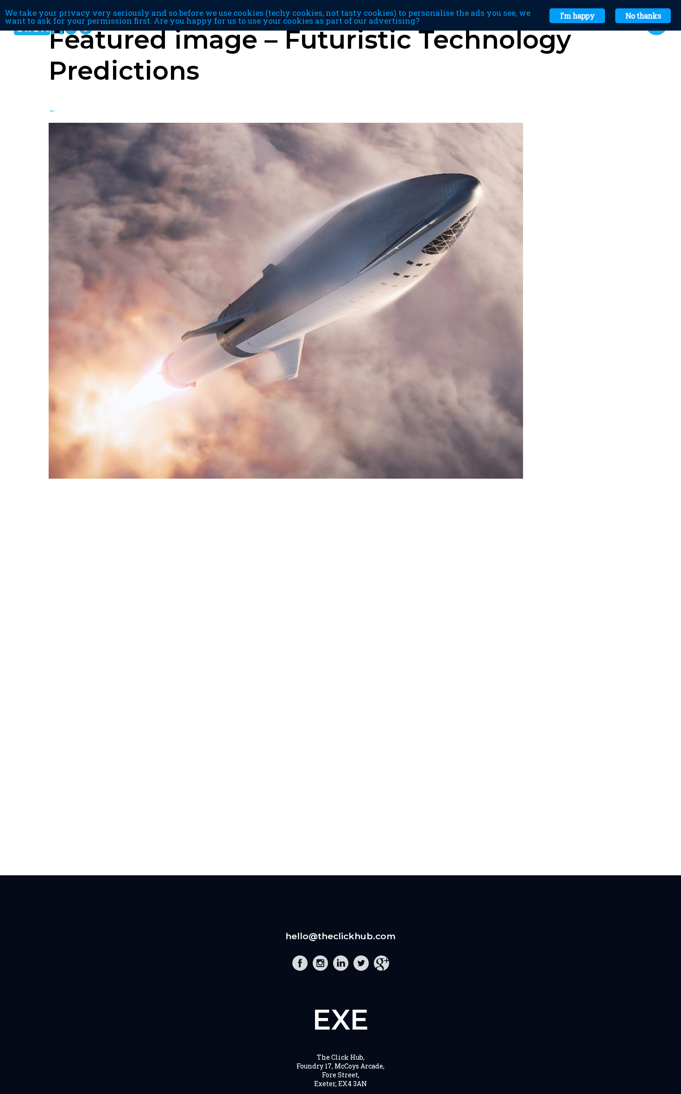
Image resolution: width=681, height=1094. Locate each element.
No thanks (643, 15)
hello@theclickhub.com (340, 936)
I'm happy (577, 15)
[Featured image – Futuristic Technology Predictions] (286, 475)
